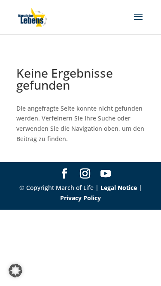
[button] (15, 270)
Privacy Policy (80, 198)
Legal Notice (118, 188)
